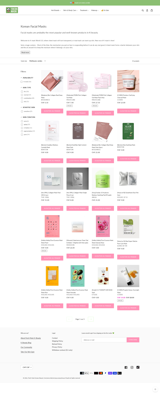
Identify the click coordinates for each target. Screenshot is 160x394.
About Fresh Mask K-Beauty (31, 338)
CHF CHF (26, 367)
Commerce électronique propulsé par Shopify (57, 378)
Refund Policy (57, 344)
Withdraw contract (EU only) (62, 350)
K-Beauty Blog (26, 343)
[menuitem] (56, 10)
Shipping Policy (57, 341)
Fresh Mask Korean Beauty (35, 378)
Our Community (26, 347)
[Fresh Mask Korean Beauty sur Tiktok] (138, 367)
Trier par (24, 61)
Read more (25, 52)
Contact (55, 338)
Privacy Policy (57, 347)
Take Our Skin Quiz (27, 352)
